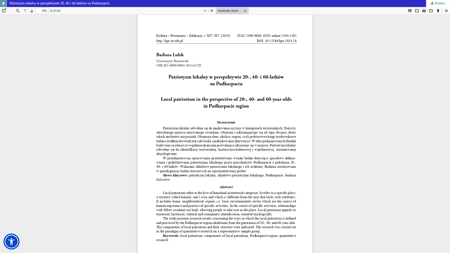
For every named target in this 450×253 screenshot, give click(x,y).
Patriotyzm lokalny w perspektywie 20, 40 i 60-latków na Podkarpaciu (59, 3)
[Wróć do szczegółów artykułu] (3, 3)
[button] (11, 241)
